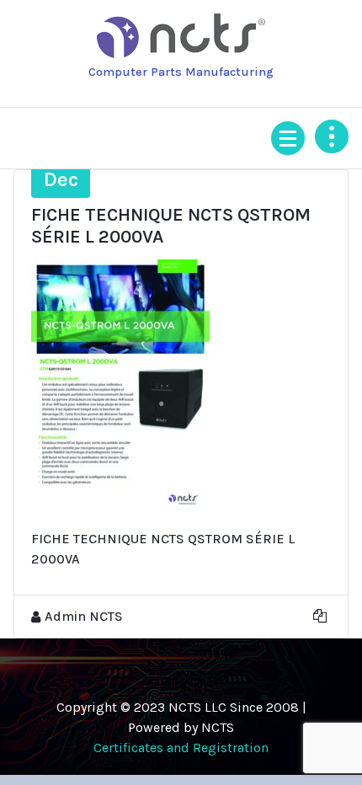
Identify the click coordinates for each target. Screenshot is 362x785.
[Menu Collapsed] (288, 138)
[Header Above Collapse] (332, 136)
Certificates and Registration (181, 748)
